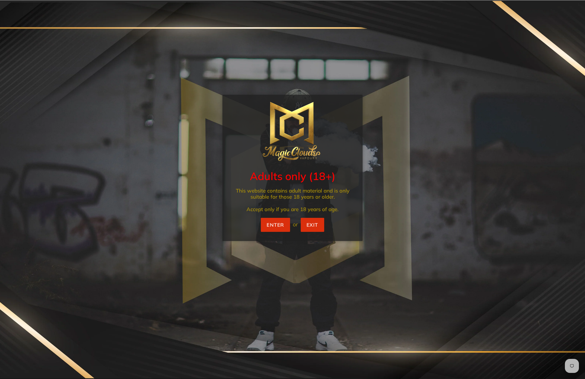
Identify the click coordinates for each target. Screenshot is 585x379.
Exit (312, 225)
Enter (275, 225)
